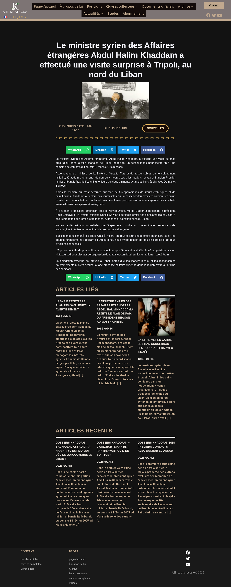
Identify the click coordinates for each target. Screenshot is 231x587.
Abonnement (133, 13)
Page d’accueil (45, 6)
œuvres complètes (31, 564)
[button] (155, 128)
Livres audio (27, 568)
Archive (184, 6)
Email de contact (78, 573)
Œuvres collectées (120, 6)
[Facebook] (208, 15)
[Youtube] (219, 15)
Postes (73, 583)
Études (113, 13)
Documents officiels (158, 6)
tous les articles (30, 559)
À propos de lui (71, 6)
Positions (94, 6)
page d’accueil (77, 559)
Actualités (92, 13)
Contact (214, 5)
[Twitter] (213, 15)
